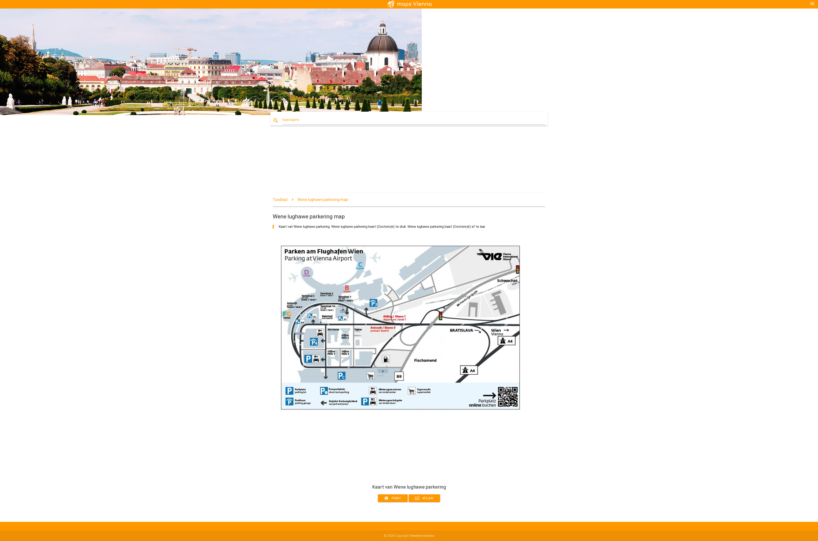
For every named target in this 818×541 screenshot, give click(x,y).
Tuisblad (280, 199)
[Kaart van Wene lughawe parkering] (400, 417)
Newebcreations (422, 536)
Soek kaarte (290, 120)
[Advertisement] (400, 163)
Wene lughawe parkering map (322, 199)
